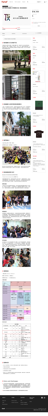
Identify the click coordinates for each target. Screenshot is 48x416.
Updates (13, 33)
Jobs (3, 402)
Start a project (18, 1)
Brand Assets (5, 404)
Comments (24, 33)
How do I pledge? (24, 402)
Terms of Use (14, 400)
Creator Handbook (24, 404)
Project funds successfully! (10, 38)
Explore (23, 1)
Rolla (31, 401)
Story (3, 33)
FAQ (21, 400)
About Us (11, 1)
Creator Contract (14, 402)
